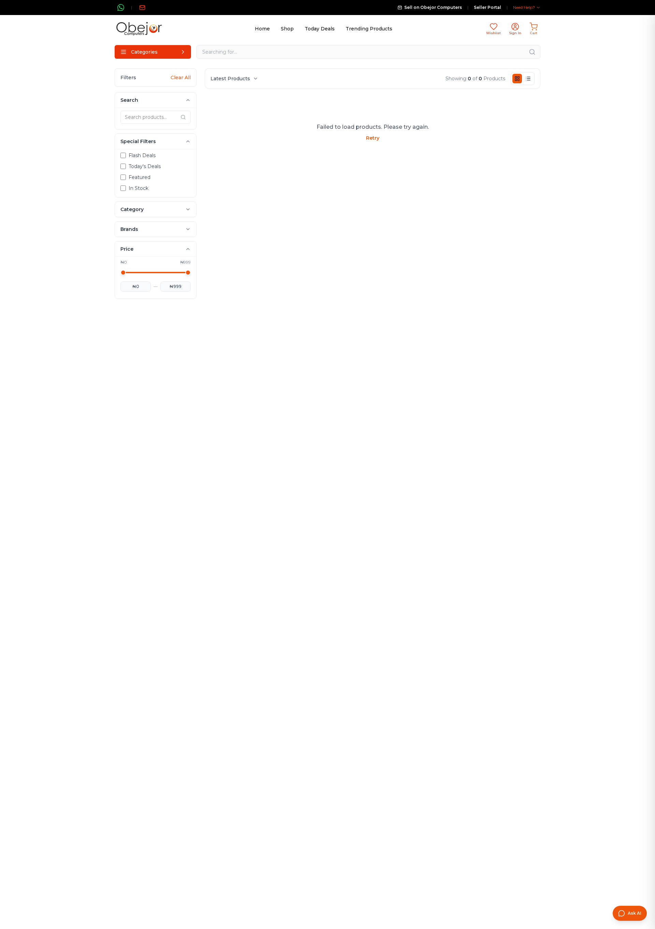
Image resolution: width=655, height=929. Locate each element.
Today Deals (320, 29)
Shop (287, 29)
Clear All (181, 77)
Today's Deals (145, 166)
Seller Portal (487, 7)
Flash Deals (142, 155)
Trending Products (369, 29)
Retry (372, 138)
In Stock (138, 188)
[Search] (532, 51)
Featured (139, 177)
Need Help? (524, 7)
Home (262, 29)
